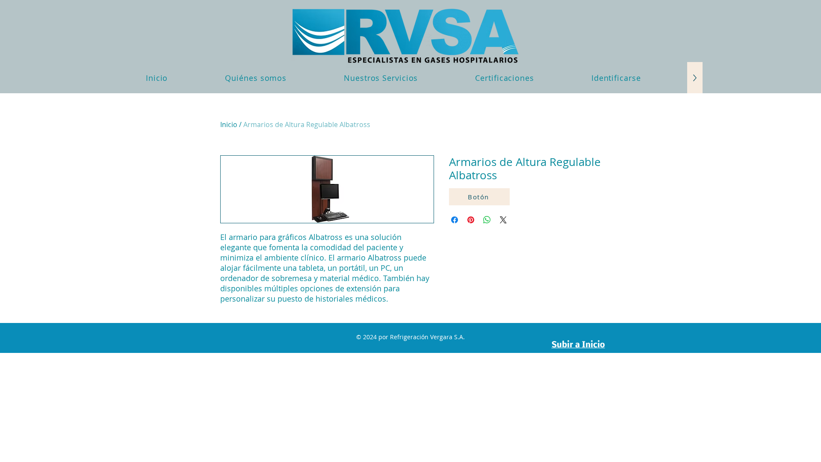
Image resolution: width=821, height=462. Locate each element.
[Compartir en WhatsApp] (487, 220)
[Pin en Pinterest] (471, 220)
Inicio (228, 124)
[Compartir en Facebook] (454, 220)
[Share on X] (503, 220)
